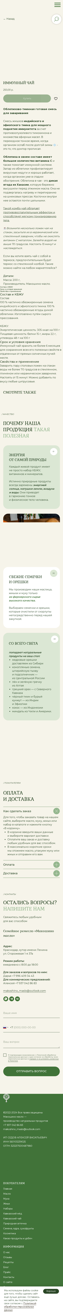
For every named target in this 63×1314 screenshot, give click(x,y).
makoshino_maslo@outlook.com (24, 990)
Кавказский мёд (12, 1213)
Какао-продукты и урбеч (17, 1238)
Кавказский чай (12, 1218)
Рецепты (8, 1262)
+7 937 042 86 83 (13, 1125)
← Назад (9, 18)
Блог (6, 1267)
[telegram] (11, 998)
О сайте (7, 1282)
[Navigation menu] (57, 5)
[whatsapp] (5, 998)
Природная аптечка (14, 1223)
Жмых (6, 1170)
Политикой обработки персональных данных (20, 1306)
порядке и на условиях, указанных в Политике (33, 1060)
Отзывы (7, 1257)
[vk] (17, 998)
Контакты (8, 1277)
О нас (6, 1252)
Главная (7, 1188)
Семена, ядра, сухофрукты (18, 1228)
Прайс (7, 1272)
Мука (6, 1165)
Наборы (8, 1175)
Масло (7, 1160)
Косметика (9, 1233)
